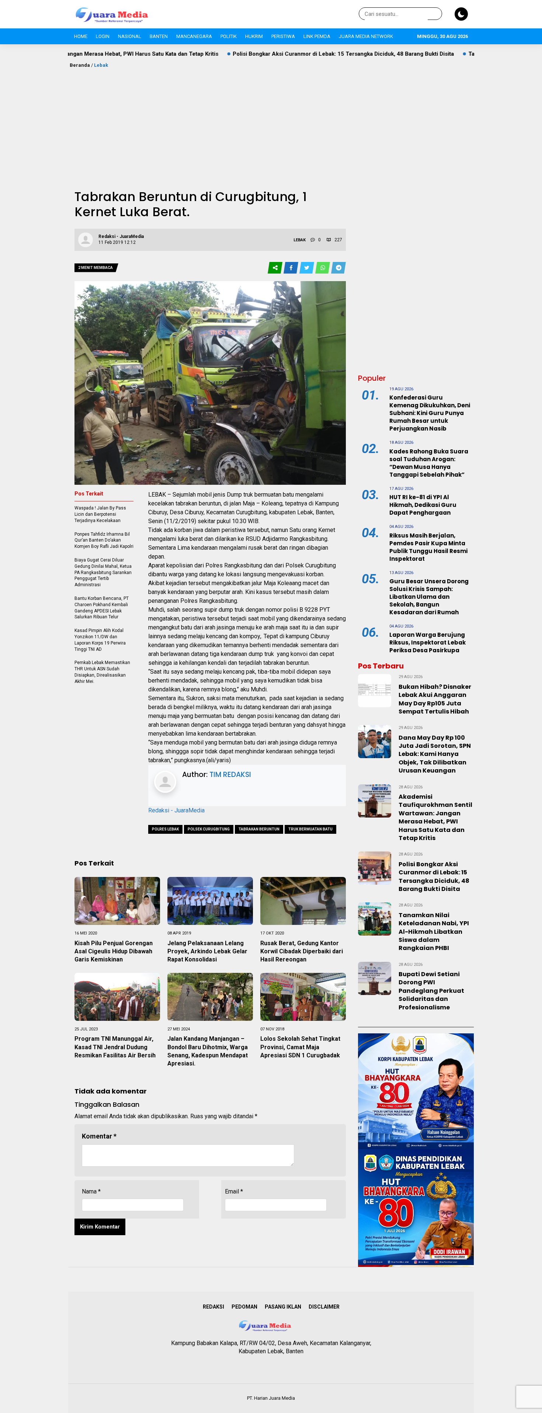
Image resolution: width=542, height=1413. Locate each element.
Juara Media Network (366, 36)
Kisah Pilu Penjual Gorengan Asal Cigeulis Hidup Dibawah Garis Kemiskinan (113, 951)
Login (103, 36)
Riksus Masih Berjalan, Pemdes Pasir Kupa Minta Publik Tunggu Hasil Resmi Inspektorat (428, 547)
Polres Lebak (165, 829)
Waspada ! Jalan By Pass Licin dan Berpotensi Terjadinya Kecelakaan (100, 514)
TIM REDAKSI (230, 775)
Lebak (101, 65)
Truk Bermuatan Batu (310, 829)
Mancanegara (194, 36)
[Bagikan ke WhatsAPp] (323, 268)
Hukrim (254, 36)
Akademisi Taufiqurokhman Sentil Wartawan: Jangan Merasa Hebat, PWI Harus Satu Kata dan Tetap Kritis (435, 817)
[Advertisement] (271, 124)
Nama (91, 1191)
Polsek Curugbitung (209, 829)
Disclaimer (324, 1307)
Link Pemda (316, 36)
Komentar (99, 1136)
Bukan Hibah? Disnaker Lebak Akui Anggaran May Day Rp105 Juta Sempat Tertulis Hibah (435, 699)
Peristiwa (283, 36)
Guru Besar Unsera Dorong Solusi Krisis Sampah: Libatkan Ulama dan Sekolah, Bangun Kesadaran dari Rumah (429, 596)
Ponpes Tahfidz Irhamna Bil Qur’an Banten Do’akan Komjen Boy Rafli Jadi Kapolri (103, 540)
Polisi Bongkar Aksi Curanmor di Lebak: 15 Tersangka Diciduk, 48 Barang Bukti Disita (277, 54)
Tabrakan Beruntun (259, 829)
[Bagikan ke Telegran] (338, 268)
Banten (159, 36)
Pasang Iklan (283, 1307)
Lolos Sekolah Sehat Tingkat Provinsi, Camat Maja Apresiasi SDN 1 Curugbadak (300, 1047)
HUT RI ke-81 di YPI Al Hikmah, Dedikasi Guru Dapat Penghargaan (422, 505)
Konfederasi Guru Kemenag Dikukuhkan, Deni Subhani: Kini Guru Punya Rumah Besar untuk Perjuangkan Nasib (429, 413)
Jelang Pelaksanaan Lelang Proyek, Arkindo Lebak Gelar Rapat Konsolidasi (207, 951)
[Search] (435, 14)
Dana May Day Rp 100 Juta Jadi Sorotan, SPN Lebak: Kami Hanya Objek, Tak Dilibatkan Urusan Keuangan (435, 754)
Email (234, 1191)
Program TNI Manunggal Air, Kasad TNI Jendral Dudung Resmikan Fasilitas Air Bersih (115, 1047)
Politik (228, 36)
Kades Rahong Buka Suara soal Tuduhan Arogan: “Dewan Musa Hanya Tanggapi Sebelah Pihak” (428, 463)
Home (80, 36)
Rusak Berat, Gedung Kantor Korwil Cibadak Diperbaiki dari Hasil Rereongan (301, 951)
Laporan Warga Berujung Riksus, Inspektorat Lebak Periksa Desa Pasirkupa (427, 642)
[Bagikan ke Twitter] (307, 268)
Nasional (129, 36)
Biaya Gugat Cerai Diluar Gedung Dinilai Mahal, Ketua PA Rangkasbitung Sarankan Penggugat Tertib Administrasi (103, 572)
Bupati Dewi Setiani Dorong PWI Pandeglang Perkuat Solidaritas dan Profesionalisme (431, 991)
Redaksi (213, 1307)
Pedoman (244, 1307)
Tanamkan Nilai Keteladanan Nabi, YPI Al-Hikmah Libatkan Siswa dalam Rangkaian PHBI (434, 932)
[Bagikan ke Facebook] (291, 268)
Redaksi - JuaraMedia (176, 810)
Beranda (80, 65)
